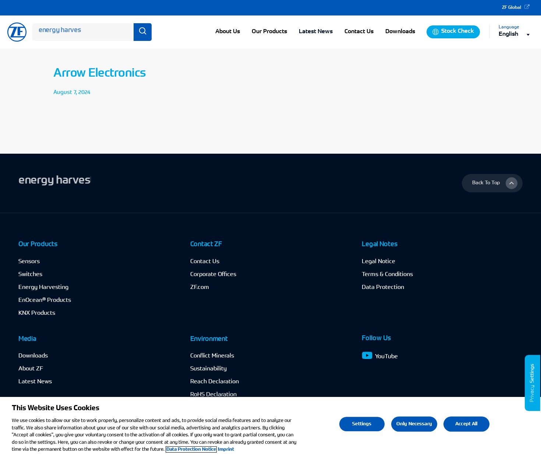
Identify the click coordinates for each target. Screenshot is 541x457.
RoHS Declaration (213, 395)
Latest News (316, 32)
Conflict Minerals (212, 356)
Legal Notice (378, 262)
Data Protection (383, 287)
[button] (492, 183)
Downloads (33, 356)
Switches (30, 275)
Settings (532, 373)
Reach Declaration (214, 382)
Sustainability (208, 369)
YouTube (386, 357)
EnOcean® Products (44, 300)
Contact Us (204, 262)
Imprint (226, 449)
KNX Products (36, 313)
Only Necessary (414, 424)
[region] (270, 427)
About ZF (30, 369)
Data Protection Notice (191, 449)
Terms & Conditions (387, 275)
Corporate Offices (213, 275)
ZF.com (199, 287)
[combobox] (516, 34)
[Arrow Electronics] (96, 83)
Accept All (466, 424)
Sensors (29, 262)
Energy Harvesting (43, 287)
